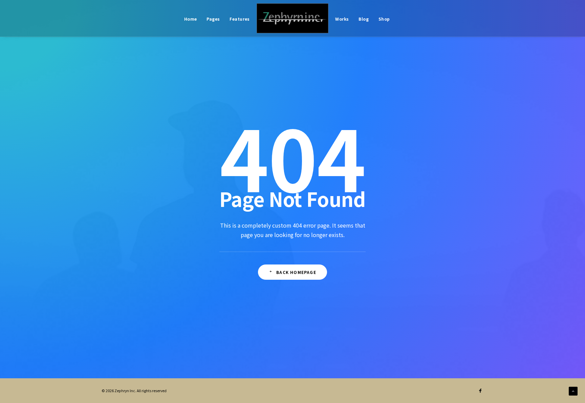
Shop (384, 19)
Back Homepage (296, 272)
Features (240, 19)
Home (190, 19)
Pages (213, 19)
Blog (364, 19)
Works (342, 19)
